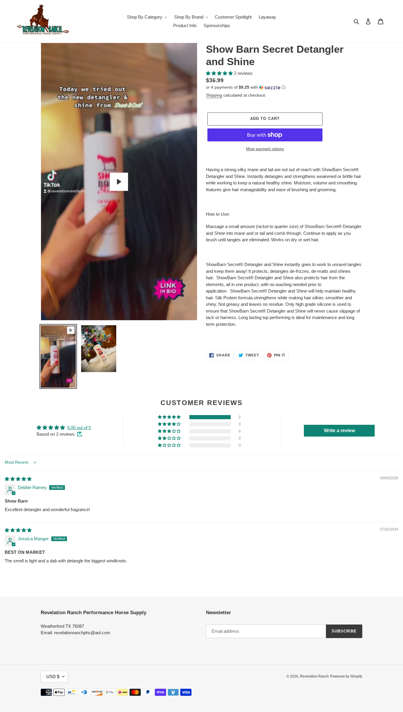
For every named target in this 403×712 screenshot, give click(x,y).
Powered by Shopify (346, 676)
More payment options (265, 149)
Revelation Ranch (314, 676)
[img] (18, 478)
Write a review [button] (339, 430)
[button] (220, 73)
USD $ (52, 676)
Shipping (214, 95)
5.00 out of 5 (79, 427)
